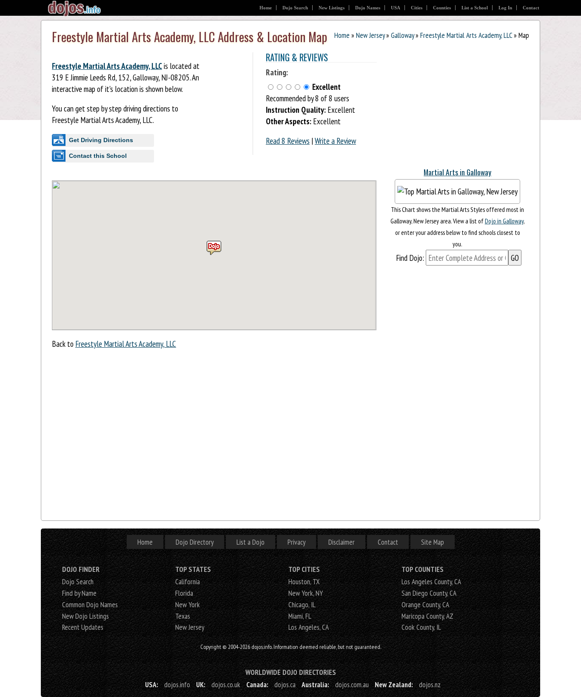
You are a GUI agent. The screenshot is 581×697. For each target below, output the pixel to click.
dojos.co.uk (225, 684)
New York (187, 604)
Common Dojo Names (90, 604)
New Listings (332, 7)
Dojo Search (295, 7)
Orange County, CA (425, 604)
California (187, 581)
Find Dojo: (410, 257)
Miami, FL (299, 616)
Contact (531, 7)
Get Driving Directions (101, 140)
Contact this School (98, 155)
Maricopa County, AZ (427, 616)
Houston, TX (304, 581)
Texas (182, 616)
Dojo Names (367, 7)
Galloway (402, 35)
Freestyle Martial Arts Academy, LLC (466, 35)
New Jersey (370, 35)
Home (265, 7)
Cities (416, 7)
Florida (184, 593)
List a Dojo (250, 542)
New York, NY (305, 593)
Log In (505, 7)
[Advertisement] (449, 105)
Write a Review (335, 140)
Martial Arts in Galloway (457, 171)
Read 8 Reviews (288, 140)
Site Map (432, 542)
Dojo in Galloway (504, 221)
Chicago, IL (302, 604)
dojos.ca (285, 684)
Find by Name (79, 593)
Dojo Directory (195, 542)
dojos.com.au (352, 684)
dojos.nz (430, 684)
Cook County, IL (421, 627)
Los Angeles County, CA (431, 581)
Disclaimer (341, 542)
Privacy (296, 542)
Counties (442, 7)
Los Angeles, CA (308, 627)
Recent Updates (82, 627)
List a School (474, 7)
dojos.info (177, 684)
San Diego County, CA (429, 593)
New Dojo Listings (85, 616)
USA (395, 7)
